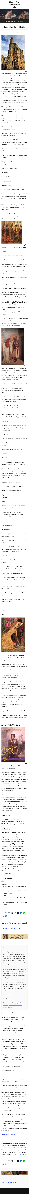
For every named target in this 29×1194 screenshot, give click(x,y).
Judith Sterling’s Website (8, 1134)
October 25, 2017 (15, 32)
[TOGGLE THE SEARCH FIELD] (27, 5)
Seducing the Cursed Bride (13, 27)
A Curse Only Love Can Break (14, 923)
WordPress (18, 1191)
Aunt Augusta (5, 928)
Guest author (5, 32)
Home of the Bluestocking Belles (14, 4)
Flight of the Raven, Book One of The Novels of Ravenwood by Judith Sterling (13, 1005)
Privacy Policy (5, 1182)
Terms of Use (12, 1182)
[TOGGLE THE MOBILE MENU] (2, 5)
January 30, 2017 (15, 928)
